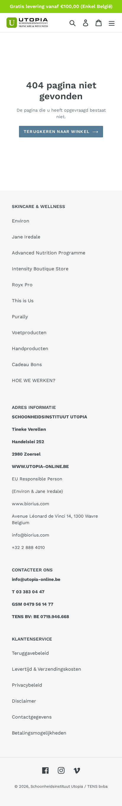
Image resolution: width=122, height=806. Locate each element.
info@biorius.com (30, 535)
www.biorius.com (30, 503)
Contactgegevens (32, 717)
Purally (20, 316)
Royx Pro (22, 284)
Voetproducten (29, 332)
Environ (20, 221)
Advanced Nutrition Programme (48, 253)
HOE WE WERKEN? (33, 380)
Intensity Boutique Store (40, 269)
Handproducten (30, 348)
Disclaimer (24, 701)
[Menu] (111, 22)
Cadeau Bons (27, 364)
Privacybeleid (27, 685)
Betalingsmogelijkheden (39, 733)
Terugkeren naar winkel (56, 131)
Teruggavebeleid (30, 653)
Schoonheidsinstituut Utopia (56, 786)
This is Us (22, 300)
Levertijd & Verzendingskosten (46, 669)
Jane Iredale (26, 237)
